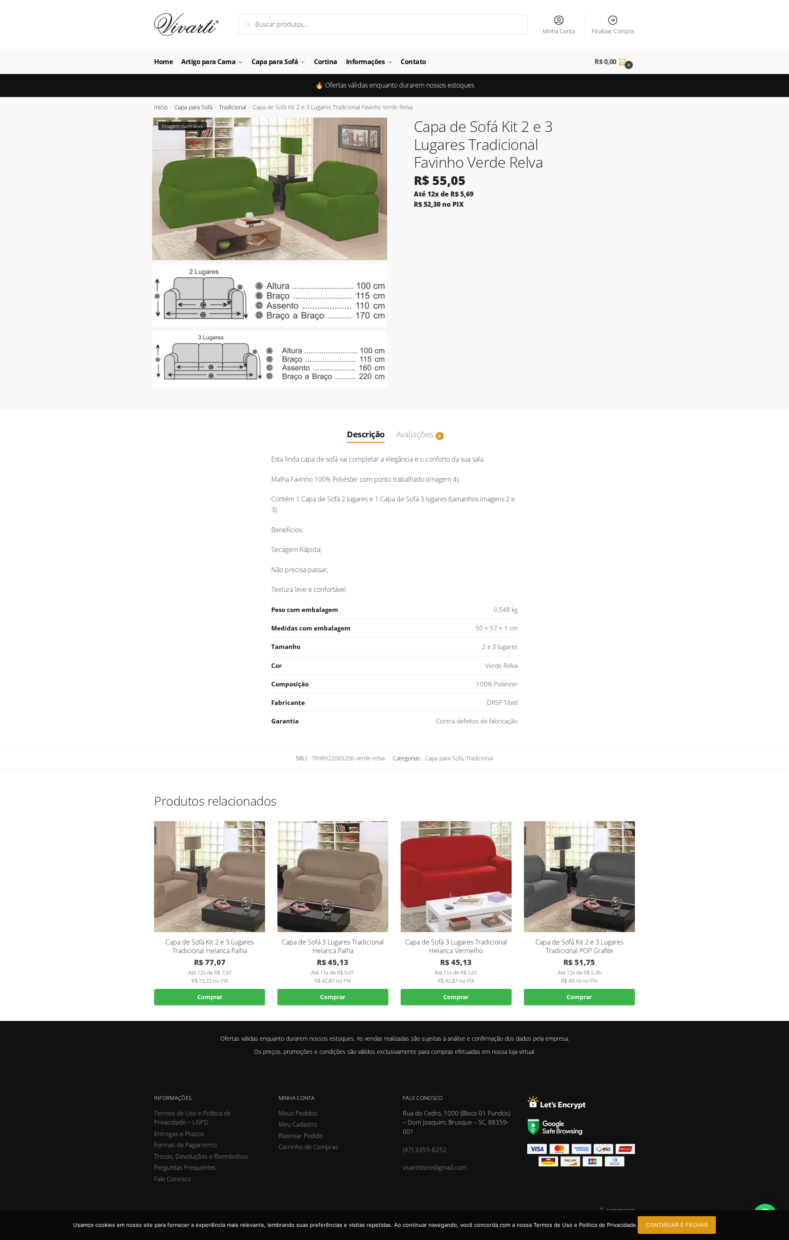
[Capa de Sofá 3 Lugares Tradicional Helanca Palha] (332, 876)
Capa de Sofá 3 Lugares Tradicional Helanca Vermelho (456, 946)
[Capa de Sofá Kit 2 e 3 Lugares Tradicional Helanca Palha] (209, 876)
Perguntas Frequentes (185, 1167)
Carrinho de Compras (308, 1147)
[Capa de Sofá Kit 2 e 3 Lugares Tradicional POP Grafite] (579, 876)
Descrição (366, 434)
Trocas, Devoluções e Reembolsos (201, 1156)
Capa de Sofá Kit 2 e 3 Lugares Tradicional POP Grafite (579, 946)
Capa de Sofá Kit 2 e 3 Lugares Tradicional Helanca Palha (210, 946)
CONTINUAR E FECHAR (677, 1225)
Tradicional (232, 107)
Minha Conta (558, 31)
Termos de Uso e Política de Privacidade (584, 1225)
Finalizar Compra (613, 31)
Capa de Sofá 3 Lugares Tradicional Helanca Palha (333, 946)
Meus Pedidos (298, 1113)
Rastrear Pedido (301, 1135)
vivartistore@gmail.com (434, 1167)
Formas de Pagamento (185, 1145)
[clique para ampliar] (269, 189)
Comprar (209, 997)
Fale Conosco (172, 1179)
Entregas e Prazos (179, 1133)
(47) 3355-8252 (425, 1149)
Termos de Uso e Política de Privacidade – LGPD (192, 1118)
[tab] (366, 426)
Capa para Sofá (193, 107)
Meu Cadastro (298, 1124)
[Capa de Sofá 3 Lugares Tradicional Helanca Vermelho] (456, 876)
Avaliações (414, 434)
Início (161, 107)
